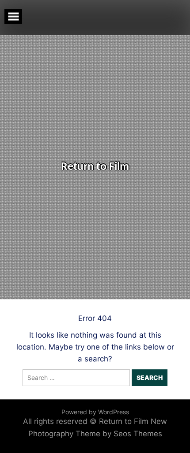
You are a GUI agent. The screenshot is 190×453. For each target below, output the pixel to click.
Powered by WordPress (95, 412)
